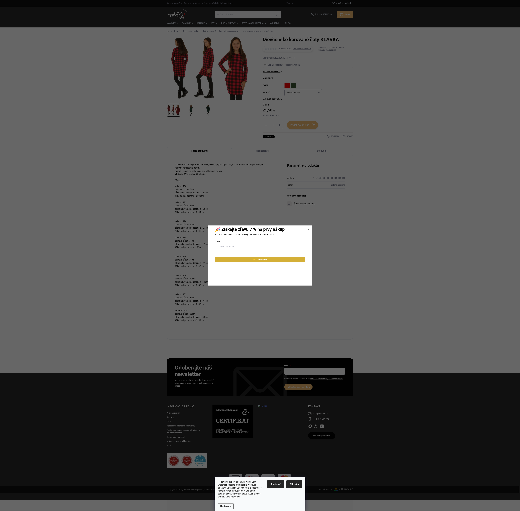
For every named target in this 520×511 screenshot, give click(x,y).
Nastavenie (225, 506)
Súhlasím (294, 484)
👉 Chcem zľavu (260, 259)
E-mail (218, 241)
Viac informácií (233, 496)
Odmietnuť (275, 484)
